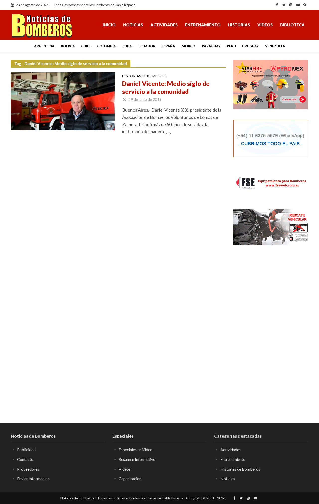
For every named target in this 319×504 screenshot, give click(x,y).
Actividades (164, 24)
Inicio (109, 24)
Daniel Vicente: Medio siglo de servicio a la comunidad (166, 87)
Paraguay (211, 46)
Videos (265, 24)
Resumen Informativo (137, 459)
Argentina (44, 46)
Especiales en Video (135, 449)
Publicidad (26, 449)
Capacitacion (130, 478)
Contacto (25, 459)
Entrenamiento (203, 24)
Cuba (127, 46)
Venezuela (275, 46)
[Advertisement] (270, 330)
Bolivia (68, 46)
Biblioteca (292, 24)
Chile (86, 46)
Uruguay (250, 46)
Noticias (133, 24)
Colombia (106, 46)
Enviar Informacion (33, 478)
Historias (239, 24)
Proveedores (28, 469)
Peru (231, 46)
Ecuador (146, 46)
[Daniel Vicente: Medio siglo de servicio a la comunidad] (63, 101)
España (168, 46)
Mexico (188, 46)
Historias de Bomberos (144, 76)
